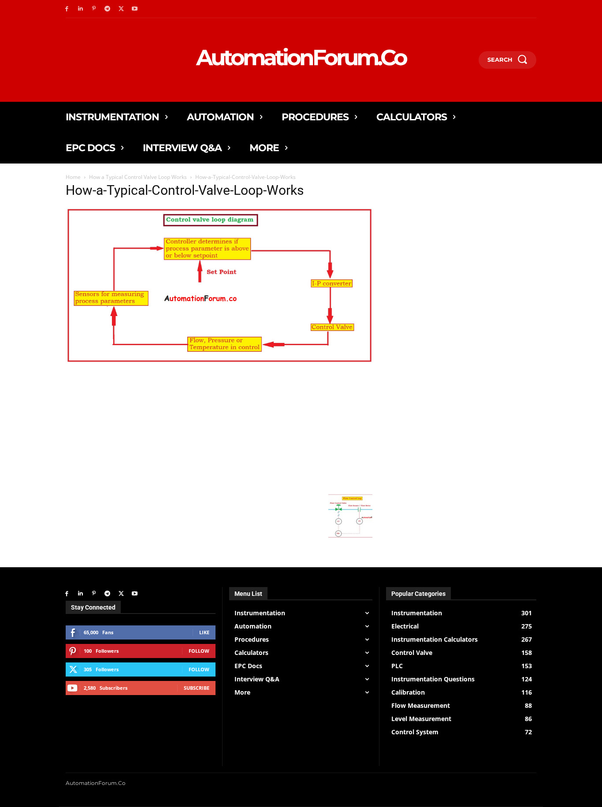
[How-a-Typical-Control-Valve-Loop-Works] (219, 361)
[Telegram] (107, 9)
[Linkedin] (80, 9)
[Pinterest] (94, 9)
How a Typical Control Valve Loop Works (138, 177)
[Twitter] (121, 9)
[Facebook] (66, 9)
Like (204, 632)
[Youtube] (134, 9)
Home (73, 177)
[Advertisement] (219, 428)
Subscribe (196, 687)
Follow (199, 650)
